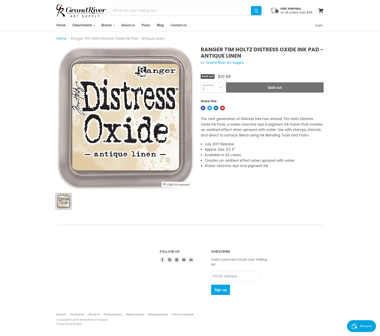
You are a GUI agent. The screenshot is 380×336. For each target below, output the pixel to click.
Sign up (220, 289)
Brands (107, 25)
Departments (82, 25)
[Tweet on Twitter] (209, 108)
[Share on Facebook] (203, 108)
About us (128, 25)
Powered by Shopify (69, 324)
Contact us (179, 25)
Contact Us (77, 314)
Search (61, 314)
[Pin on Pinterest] (222, 108)
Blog (160, 25)
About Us (94, 314)
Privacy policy (113, 314)
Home (61, 25)
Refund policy (135, 314)
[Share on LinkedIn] (216, 108)
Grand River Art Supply (225, 62)
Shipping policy (158, 314)
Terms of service (182, 314)
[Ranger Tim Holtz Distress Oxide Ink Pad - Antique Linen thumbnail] (63, 201)
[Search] (256, 10)
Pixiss (146, 25)
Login (319, 25)
